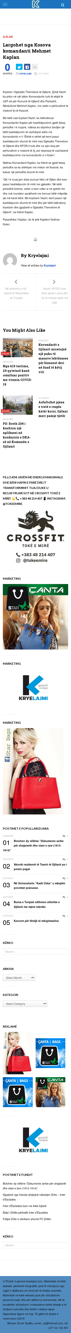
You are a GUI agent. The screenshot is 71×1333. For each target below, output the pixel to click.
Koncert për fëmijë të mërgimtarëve (31, 920)
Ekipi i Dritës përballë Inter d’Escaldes (25, 1212)
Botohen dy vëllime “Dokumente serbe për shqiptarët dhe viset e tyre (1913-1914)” (33, 845)
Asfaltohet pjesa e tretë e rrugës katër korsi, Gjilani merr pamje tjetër (53, 409)
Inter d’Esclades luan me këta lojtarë (24, 1206)
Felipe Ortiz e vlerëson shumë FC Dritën (27, 1219)
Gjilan (8, 37)
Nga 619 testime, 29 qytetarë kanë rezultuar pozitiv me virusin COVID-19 (17, 375)
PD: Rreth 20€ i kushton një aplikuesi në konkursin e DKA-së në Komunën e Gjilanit (17, 435)
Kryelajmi (25, 73)
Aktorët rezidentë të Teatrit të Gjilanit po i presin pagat (35, 866)
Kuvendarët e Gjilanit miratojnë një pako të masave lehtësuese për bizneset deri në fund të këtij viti (53, 358)
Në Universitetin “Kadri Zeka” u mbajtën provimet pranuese (34, 885)
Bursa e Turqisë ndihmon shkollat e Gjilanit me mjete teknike (31, 904)
